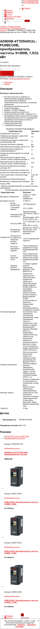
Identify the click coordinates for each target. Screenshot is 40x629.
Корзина (9, 12)
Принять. (21, 625)
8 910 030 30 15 (10, 2)
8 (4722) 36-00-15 (11, 4)
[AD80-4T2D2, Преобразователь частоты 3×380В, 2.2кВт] (16, 488)
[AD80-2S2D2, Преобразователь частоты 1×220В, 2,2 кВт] (16, 586)
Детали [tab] (7, 84)
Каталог (9, 10)
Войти (19, 8)
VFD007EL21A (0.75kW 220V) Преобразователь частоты (16, 453)
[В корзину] (5, 463)
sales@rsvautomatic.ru (13, 6)
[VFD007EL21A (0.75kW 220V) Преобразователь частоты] (22, 438)
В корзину (7, 73)
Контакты (10, 18)
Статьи (9, 14)
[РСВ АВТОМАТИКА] (30, 2)
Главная (27, 8)
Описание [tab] (8, 82)
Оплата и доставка (13, 16)
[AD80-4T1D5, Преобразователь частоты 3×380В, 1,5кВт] (16, 537)
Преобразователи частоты (19, 79)
